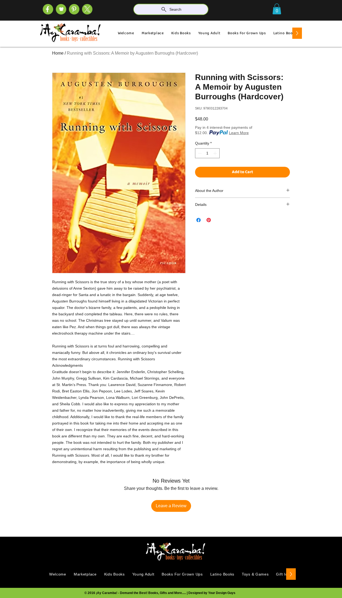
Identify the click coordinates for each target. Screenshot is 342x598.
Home (58, 53)
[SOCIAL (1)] (61, 9)
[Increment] (215, 153)
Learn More (239, 133)
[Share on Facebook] (198, 220)
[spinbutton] (207, 153)
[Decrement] (199, 153)
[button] (276, 8)
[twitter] (87, 9)
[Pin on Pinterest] (208, 220)
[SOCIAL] (74, 9)
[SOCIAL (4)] (48, 9)
